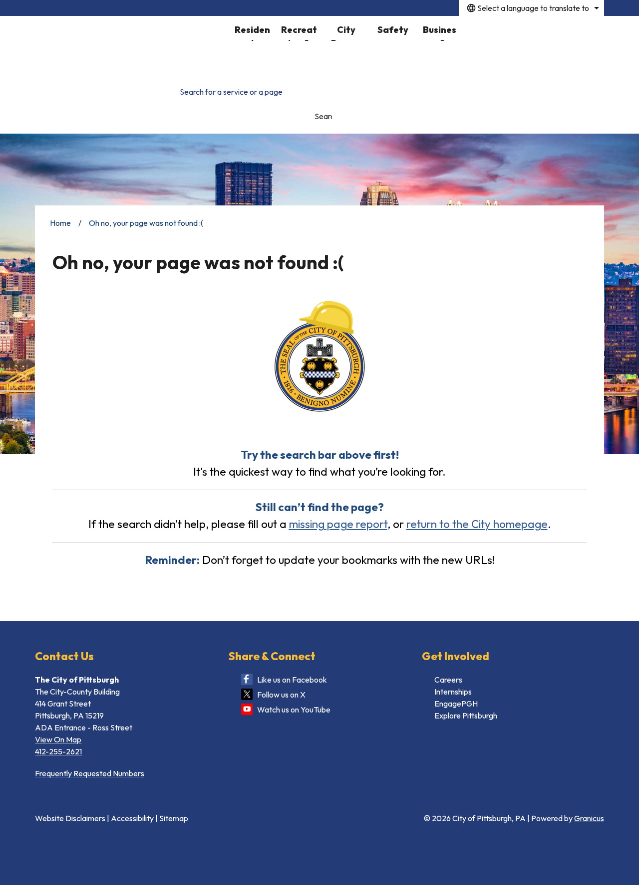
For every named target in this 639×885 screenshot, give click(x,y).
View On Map (58, 739)
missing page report (338, 524)
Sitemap (173, 818)
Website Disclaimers (70, 818)
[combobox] (531, 8)
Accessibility (132, 818)
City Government (346, 32)
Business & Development (439, 32)
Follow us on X (281, 695)
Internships (453, 692)
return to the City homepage (477, 524)
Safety (392, 29)
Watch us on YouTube (293, 709)
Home (60, 223)
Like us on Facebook (292, 680)
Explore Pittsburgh (465, 715)
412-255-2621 (58, 751)
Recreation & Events (299, 32)
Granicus (589, 818)
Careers (448, 680)
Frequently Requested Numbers (89, 773)
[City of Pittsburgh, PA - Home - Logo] (132, 45)
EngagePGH (456, 703)
